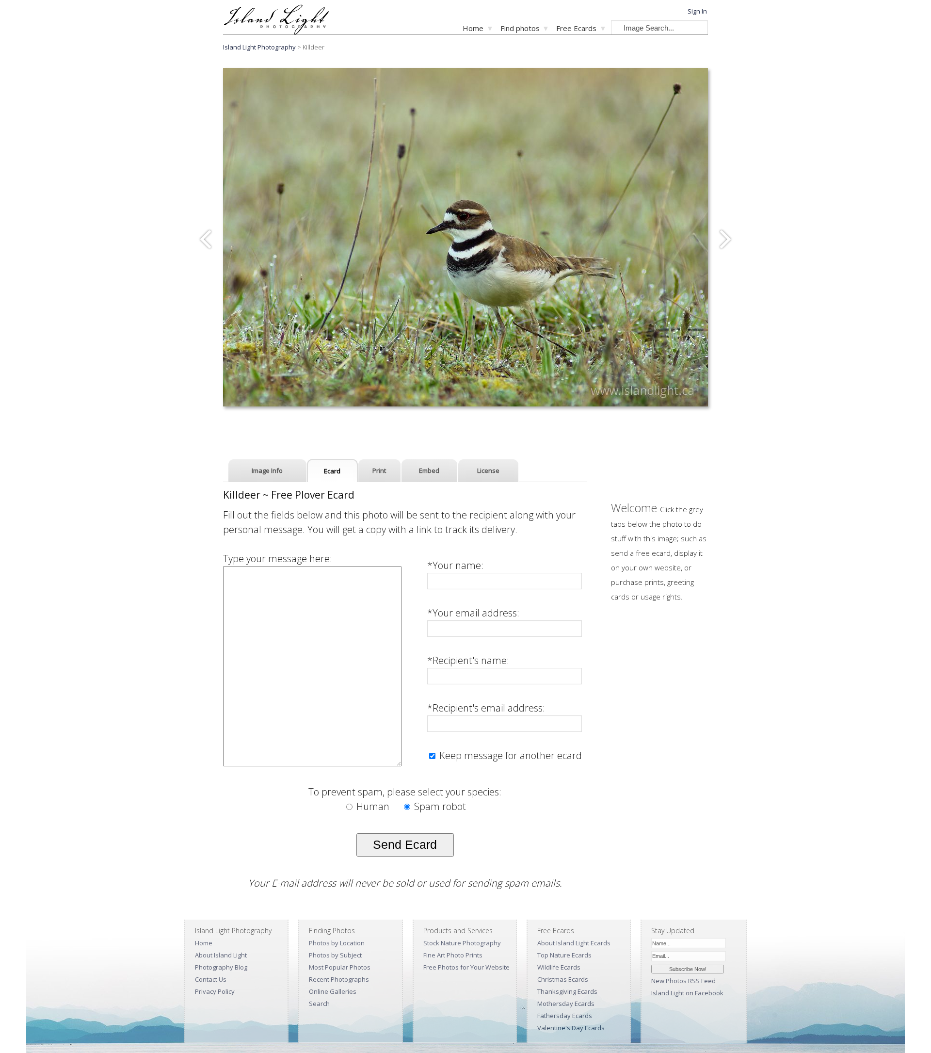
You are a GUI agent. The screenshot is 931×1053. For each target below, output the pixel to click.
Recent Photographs (339, 979)
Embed (429, 470)
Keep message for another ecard (509, 755)
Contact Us (210, 979)
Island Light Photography (259, 47)
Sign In (697, 11)
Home (473, 28)
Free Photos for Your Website (466, 967)
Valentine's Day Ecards (571, 1027)
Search (319, 1003)
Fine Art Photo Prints (452, 955)
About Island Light (221, 955)
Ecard (332, 471)
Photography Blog (221, 967)
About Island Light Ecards (573, 943)
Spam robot (439, 806)
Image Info (267, 470)
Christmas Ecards (562, 979)
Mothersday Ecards (565, 1003)
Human (373, 806)
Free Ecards (576, 28)
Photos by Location (337, 943)
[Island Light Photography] (276, 31)
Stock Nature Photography (462, 943)
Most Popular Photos (339, 967)
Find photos (520, 28)
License (488, 470)
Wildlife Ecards (558, 967)
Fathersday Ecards (564, 1015)
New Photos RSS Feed (683, 980)
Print (379, 470)
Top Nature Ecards (564, 955)
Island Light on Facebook (687, 992)
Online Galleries (332, 991)
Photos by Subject (335, 955)
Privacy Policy (215, 991)
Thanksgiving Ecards (567, 991)
